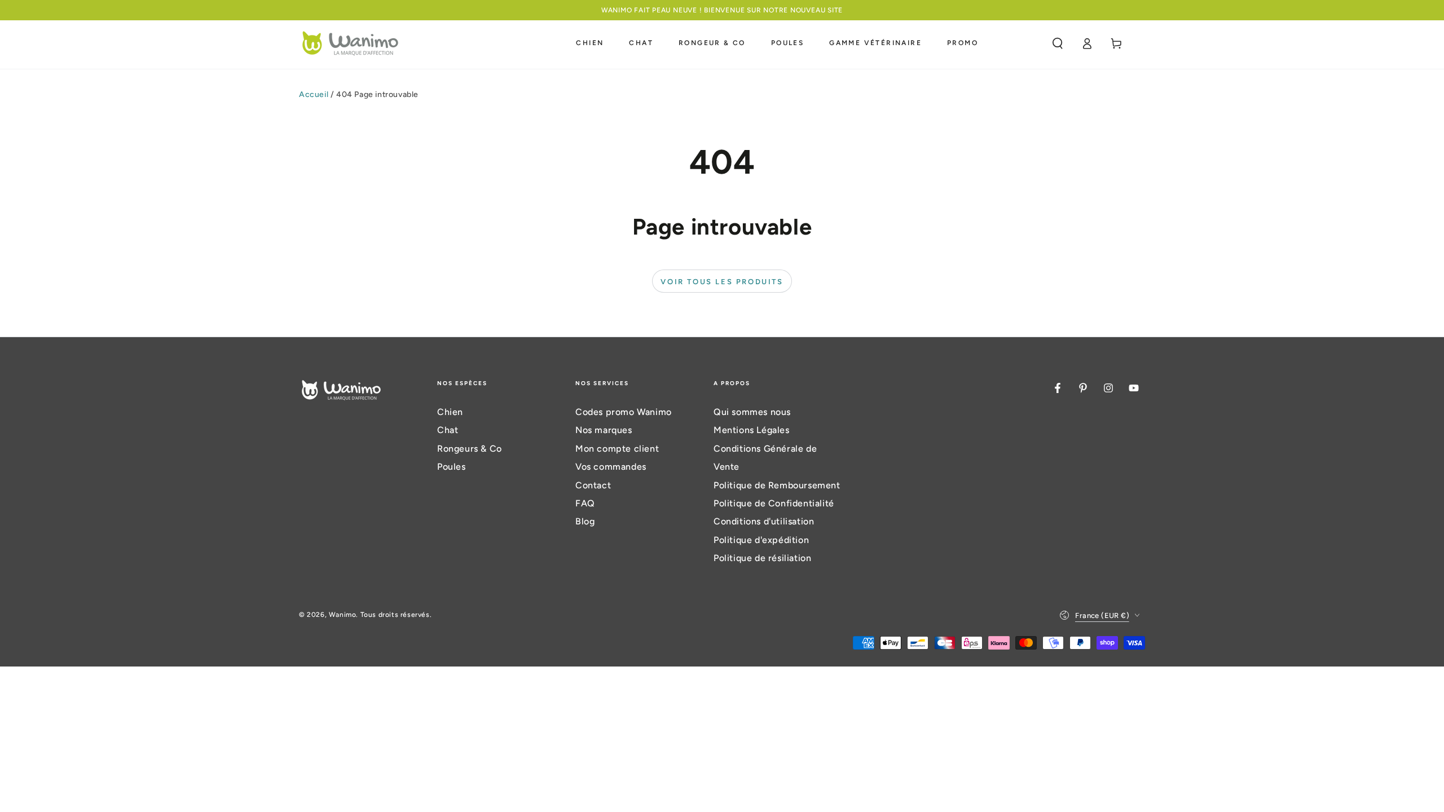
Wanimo (342, 615)
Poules (451, 466)
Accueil (313, 94)
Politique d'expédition (761, 540)
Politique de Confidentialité (774, 503)
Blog (585, 521)
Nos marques (603, 430)
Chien (450, 412)
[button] (1057, 43)
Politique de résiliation (762, 558)
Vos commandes (610, 466)
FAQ (585, 503)
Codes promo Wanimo (623, 412)
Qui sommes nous (752, 412)
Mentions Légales (752, 430)
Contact (593, 485)
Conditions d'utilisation (764, 521)
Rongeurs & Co (469, 448)
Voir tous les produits (722, 281)
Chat (447, 430)
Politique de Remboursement (777, 485)
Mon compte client (617, 448)
